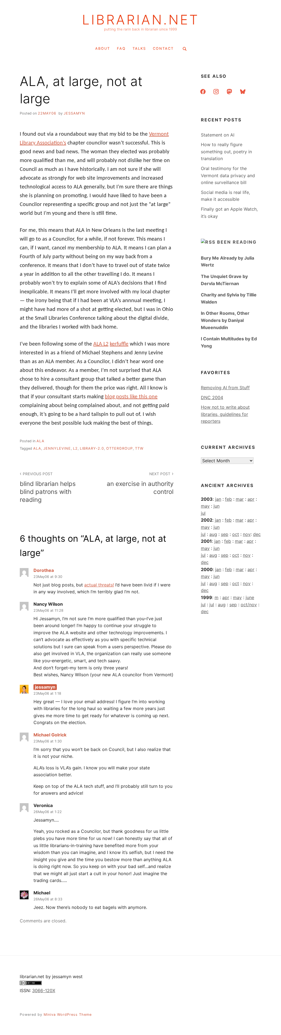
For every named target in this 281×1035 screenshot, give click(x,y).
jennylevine (57, 448)
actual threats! (99, 585)
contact (163, 48)
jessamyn (74, 113)
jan (218, 499)
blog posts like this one (131, 397)
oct (235, 534)
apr (251, 499)
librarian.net (140, 19)
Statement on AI (217, 135)
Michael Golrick (49, 735)
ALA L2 (100, 344)
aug (213, 534)
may (205, 506)
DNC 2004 (212, 397)
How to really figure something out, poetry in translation (226, 151)
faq (121, 48)
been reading (237, 242)
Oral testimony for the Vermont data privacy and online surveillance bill (228, 175)
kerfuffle (119, 344)
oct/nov (249, 604)
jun (216, 506)
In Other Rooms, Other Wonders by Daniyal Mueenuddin (225, 320)
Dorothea (43, 570)
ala (40, 441)
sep (224, 534)
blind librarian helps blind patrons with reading (48, 487)
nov (247, 534)
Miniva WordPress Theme (68, 1014)
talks (139, 48)
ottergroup (119, 448)
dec (257, 534)
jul (203, 513)
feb (228, 499)
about (102, 48)
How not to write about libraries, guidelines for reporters (225, 414)
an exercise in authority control (140, 483)
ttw (139, 448)
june (250, 597)
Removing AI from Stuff (225, 387)
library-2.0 (92, 448)
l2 (75, 448)
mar (240, 499)
